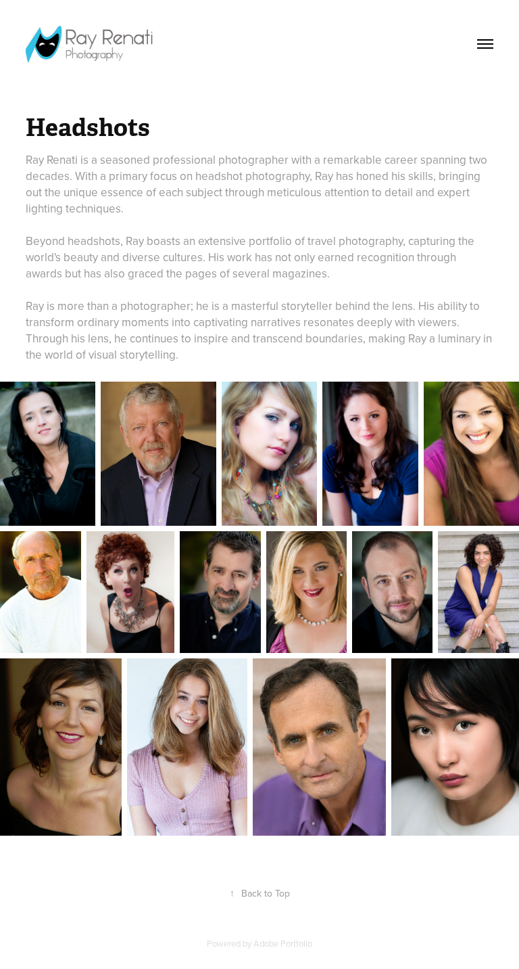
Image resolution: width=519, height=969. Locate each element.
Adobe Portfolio (282, 943)
